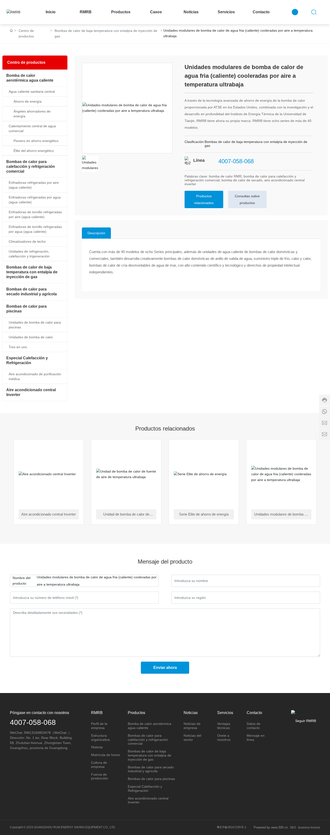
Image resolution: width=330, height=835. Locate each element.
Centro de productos (26, 33)
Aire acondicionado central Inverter (48, 514)
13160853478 (40, 733)
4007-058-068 (236, 161)
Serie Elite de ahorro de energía (204, 514)
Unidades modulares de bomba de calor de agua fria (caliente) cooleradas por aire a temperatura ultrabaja (281, 514)
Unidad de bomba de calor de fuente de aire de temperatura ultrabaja (126, 514)
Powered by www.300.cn (271, 827)
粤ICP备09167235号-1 (231, 827)
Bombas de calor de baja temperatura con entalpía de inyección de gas (106, 33)
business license (309, 827)
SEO (293, 827)
